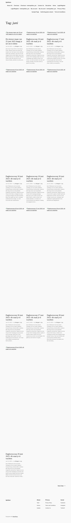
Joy (21, 46)
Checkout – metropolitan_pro (28, 5)
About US (9, 5)
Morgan (17, 46)
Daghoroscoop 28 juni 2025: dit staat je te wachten (55, 317)
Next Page (61, 485)
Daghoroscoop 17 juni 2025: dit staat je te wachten (55, 41)
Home (54, 5)
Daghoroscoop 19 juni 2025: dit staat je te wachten (34, 178)
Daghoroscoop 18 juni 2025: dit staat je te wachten (14, 178)
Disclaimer (48, 5)
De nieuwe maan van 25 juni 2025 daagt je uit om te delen (14, 41)
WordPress (15, 516)
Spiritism (8, 2)
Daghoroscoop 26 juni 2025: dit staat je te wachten (14, 317)
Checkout (16, 5)
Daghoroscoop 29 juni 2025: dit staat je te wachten (14, 456)
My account (34, 8)
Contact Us (41, 5)
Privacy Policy (61, 8)
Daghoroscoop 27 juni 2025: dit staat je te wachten (34, 317)
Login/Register (61, 5)
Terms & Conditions (60, 12)
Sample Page (35, 12)
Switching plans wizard (46, 12)
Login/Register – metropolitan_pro (20, 8)
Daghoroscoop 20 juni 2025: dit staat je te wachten (55, 178)
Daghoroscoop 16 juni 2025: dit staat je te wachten (34, 41)
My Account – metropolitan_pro (47, 8)
